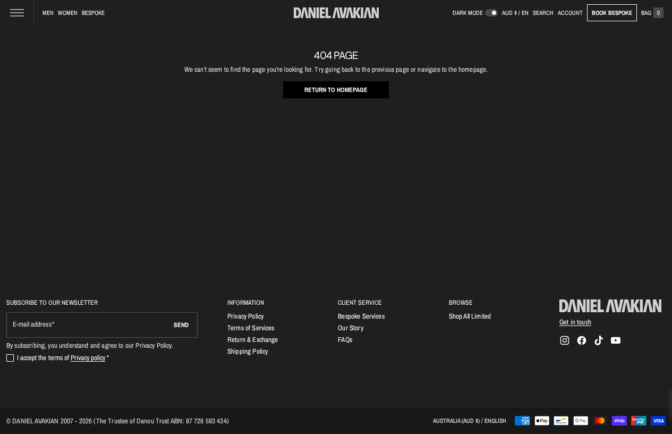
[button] (543, 13)
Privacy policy (88, 357)
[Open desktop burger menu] (17, 13)
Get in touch (575, 322)
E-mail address (32, 324)
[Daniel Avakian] (610, 305)
